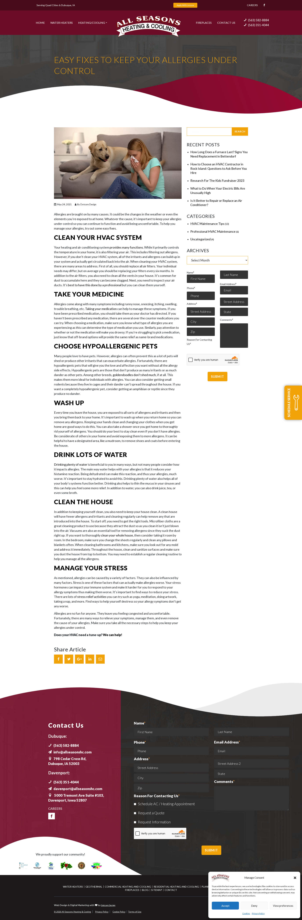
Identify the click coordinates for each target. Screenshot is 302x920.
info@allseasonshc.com (72, 752)
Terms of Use (134, 911)
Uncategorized (200, 239)
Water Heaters (61, 22)
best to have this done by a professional (94, 285)
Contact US (226, 22)
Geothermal (93, 886)
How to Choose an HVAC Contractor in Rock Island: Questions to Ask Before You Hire (218, 168)
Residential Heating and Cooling (176, 886)
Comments (226, 319)
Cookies (246, 913)
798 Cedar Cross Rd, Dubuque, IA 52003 (67, 761)
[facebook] (51, 816)
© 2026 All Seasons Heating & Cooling (72, 911)
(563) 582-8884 (258, 20)
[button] (295, 878)
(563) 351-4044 (258, 25)
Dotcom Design (108, 905)
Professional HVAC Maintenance (212, 231)
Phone (191, 288)
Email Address (228, 284)
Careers (252, 5)
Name (190, 272)
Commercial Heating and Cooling (128, 886)
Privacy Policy (258, 913)
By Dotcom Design (86, 204)
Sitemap (156, 889)
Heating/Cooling (91, 22)
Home (40, 22)
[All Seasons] (148, 26)
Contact (171, 889)
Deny (254, 905)
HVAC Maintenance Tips (207, 224)
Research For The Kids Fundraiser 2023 (217, 180)
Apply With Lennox (185, 5)
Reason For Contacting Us (199, 341)
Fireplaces (204, 22)
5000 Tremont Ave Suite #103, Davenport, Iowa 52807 (76, 797)
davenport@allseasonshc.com (77, 789)
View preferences (283, 905)
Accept (225, 905)
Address (192, 303)
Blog (145, 889)
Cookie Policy (119, 911)
